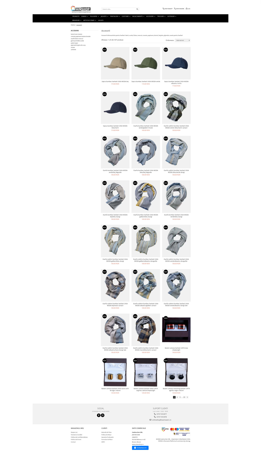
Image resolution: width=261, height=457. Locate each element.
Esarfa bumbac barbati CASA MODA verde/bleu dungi (176, 216)
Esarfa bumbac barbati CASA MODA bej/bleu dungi (115, 216)
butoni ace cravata (76, 34)
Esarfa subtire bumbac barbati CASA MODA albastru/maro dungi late (115, 349)
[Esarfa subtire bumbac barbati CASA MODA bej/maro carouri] (115, 285)
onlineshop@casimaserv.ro (161, 420)
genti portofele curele (77, 41)
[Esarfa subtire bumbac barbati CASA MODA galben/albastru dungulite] (146, 241)
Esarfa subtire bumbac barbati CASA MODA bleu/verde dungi (176, 171)
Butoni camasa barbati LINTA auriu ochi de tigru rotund (115, 389)
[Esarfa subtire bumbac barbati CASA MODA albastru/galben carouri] (146, 285)
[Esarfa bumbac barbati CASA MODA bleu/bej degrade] (146, 152)
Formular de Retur (107, 439)
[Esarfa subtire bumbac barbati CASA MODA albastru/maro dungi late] (115, 330)
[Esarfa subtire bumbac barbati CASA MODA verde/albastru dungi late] (176, 285)
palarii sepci (74, 43)
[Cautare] (137, 9)
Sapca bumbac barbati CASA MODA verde (146, 81)
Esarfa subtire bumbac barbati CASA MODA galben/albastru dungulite (145, 260)
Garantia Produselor (107, 437)
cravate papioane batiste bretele (80, 36)
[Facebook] (99, 415)
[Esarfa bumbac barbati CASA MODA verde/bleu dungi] (176, 196)
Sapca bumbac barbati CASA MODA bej (115, 81)
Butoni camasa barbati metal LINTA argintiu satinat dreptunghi (146, 389)
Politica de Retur (106, 435)
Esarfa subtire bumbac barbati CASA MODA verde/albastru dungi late (176, 304)
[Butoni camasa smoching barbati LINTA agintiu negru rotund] (176, 372)
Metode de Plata (106, 432)
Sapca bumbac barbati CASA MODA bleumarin (115, 127)
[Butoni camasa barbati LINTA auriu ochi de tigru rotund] (115, 372)
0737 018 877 (161, 414)
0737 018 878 (161, 417)
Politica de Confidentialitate (79, 437)
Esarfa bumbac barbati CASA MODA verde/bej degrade (115, 171)
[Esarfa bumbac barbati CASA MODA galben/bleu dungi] (146, 196)
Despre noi (74, 432)
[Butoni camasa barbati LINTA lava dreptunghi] (176, 330)
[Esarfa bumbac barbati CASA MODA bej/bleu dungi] (115, 196)
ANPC (103, 442)
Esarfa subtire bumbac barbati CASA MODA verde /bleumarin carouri (176, 127)
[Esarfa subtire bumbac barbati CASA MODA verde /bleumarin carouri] (176, 107)
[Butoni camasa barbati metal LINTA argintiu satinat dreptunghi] (146, 372)
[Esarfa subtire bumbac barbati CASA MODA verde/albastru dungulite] (176, 241)
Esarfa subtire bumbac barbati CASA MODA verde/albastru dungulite (176, 260)
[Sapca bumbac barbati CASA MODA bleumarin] (115, 107)
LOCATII (100, 20)
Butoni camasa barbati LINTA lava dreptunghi (176, 349)
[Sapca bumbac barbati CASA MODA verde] (146, 63)
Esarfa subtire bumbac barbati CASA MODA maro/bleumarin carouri (145, 349)
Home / (73, 25)
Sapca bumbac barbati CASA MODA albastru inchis (176, 82)
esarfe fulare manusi (77, 39)
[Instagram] (102, 415)
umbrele (73, 49)
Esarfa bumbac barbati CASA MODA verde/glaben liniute (146, 127)
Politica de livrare (76, 439)
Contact (73, 442)
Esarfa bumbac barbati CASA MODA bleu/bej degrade (146, 171)
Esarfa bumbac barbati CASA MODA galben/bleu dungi (146, 216)
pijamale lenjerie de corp (78, 45)
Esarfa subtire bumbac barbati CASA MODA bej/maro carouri (115, 304)
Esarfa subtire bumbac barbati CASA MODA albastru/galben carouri (145, 304)
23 (184, 397)
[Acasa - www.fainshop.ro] (81, 9)
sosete (73, 47)
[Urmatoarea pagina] (187, 397)
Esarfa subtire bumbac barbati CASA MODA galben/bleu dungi (115, 260)
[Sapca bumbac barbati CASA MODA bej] (115, 63)
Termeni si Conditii (76, 435)
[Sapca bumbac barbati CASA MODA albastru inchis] (176, 63)
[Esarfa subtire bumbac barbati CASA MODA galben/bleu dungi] (115, 241)
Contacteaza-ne (142, 448)
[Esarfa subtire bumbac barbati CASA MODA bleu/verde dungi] (176, 152)
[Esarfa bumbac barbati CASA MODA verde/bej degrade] (115, 152)
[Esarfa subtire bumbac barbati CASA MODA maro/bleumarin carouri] (146, 330)
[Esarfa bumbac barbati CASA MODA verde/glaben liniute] (146, 107)
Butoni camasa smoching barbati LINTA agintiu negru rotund (176, 389)
